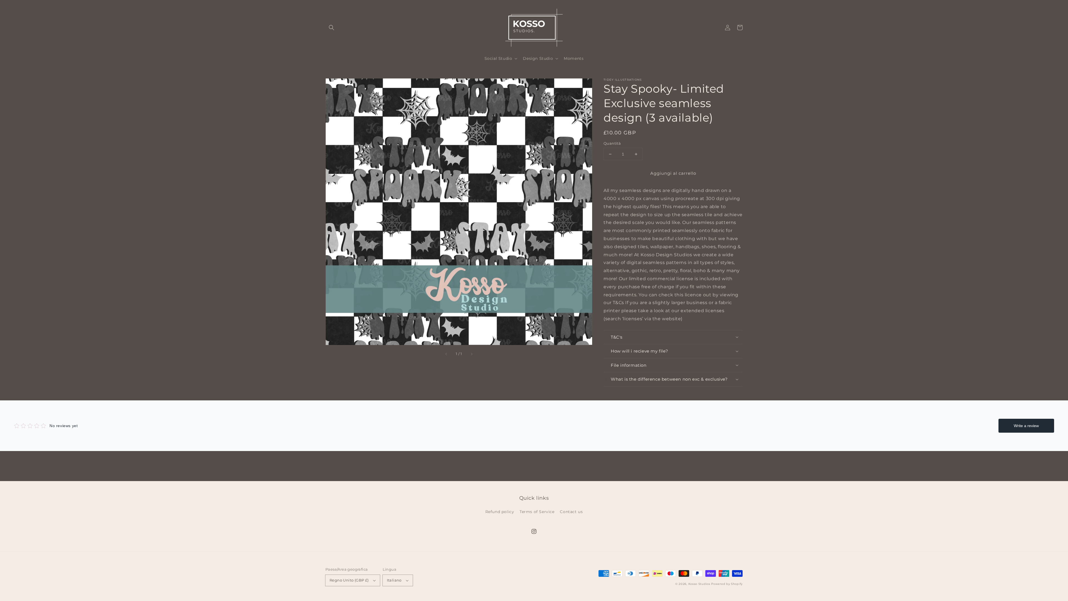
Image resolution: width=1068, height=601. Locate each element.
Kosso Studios (699, 584)
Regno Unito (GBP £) (349, 580)
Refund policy (499, 511)
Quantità (612, 143)
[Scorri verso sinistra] (446, 354)
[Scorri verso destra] (471, 354)
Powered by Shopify (727, 584)
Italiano (394, 580)
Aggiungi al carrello (673, 173)
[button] (331, 27)
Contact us (571, 511)
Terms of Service (537, 511)
